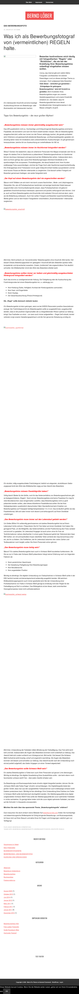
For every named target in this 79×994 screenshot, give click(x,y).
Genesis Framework (45, 982)
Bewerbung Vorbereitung (22, 827)
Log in (61, 982)
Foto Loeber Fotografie (11, 927)
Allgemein (7, 868)
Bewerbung (17, 829)
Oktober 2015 (8, 894)
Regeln (61, 829)
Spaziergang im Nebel (11, 844)
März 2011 (7, 903)
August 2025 (8, 891)
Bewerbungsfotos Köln (11, 923)
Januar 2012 (8, 900)
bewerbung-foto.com (50, 813)
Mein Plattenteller (9, 848)
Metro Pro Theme (32, 982)
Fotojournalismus (9, 880)
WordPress (55, 982)
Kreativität (54, 829)
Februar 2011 (8, 906)
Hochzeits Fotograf (10, 933)
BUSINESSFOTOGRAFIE (12, 851)
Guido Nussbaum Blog (11, 930)
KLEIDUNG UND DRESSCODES (15, 857)
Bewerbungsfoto (27, 829)
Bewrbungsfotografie (42, 829)
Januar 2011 (8, 910)
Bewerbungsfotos (9, 874)
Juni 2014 (7, 897)
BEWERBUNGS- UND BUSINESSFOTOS (18, 854)
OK (7, 991)
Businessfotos (8, 877)
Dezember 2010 (9, 913)
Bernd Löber (39, 15)
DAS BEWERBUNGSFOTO (15, 25)
